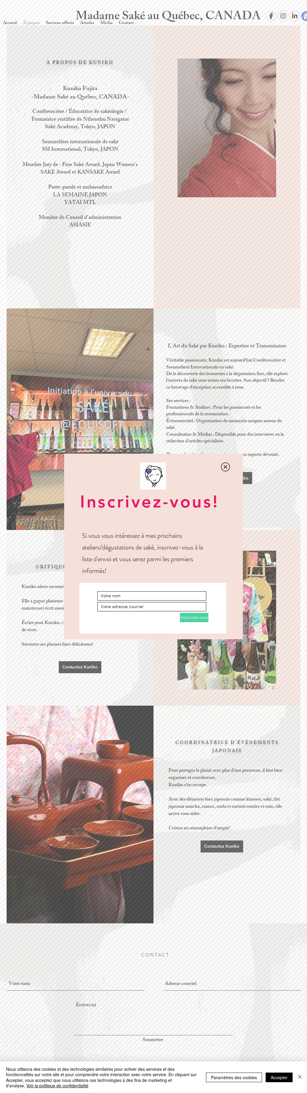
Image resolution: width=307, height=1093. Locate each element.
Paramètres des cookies (234, 1077)
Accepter (279, 1077)
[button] (225, 466)
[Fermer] (299, 1077)
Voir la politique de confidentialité (57, 1085)
